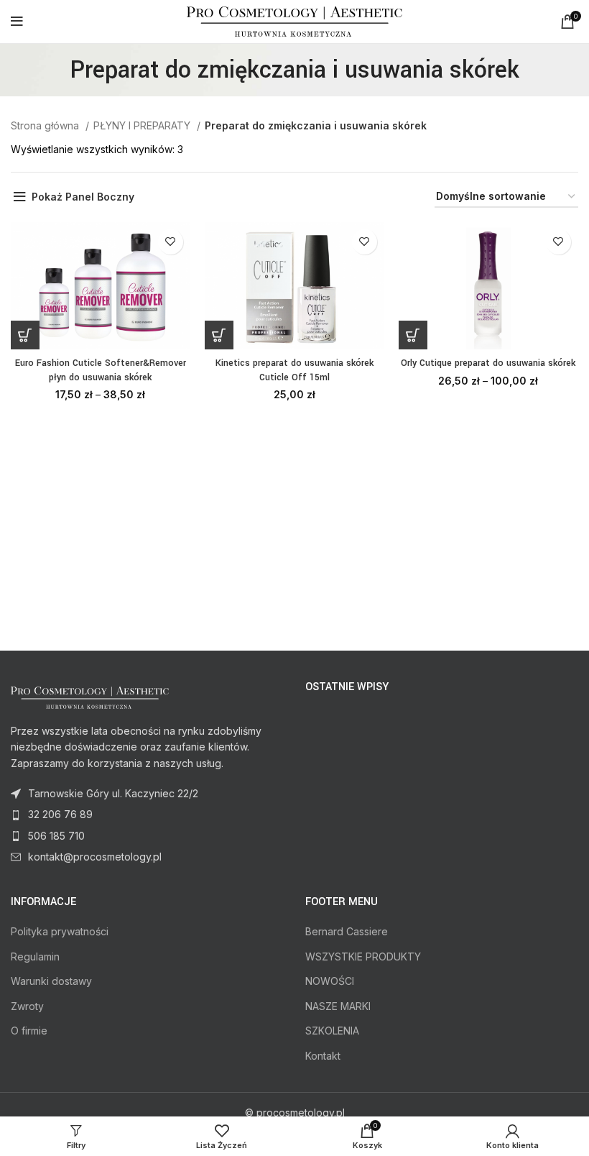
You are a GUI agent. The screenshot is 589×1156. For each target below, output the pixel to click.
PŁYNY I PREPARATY (143, 125)
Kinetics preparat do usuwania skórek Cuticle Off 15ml (294, 370)
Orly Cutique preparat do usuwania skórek (488, 363)
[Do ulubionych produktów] (170, 241)
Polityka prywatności (59, 931)
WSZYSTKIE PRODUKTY (363, 956)
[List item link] (147, 814)
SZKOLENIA (332, 1030)
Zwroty (27, 1006)
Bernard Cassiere (346, 931)
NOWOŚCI (329, 981)
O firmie (29, 1030)
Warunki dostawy (51, 981)
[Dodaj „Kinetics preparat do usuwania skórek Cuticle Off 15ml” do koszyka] (219, 335)
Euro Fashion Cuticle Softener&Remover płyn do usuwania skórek (100, 370)
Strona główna (46, 125)
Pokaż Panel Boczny (83, 197)
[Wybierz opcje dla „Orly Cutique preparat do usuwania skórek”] (413, 335)
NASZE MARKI (338, 1006)
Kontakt (322, 1056)
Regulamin (35, 956)
